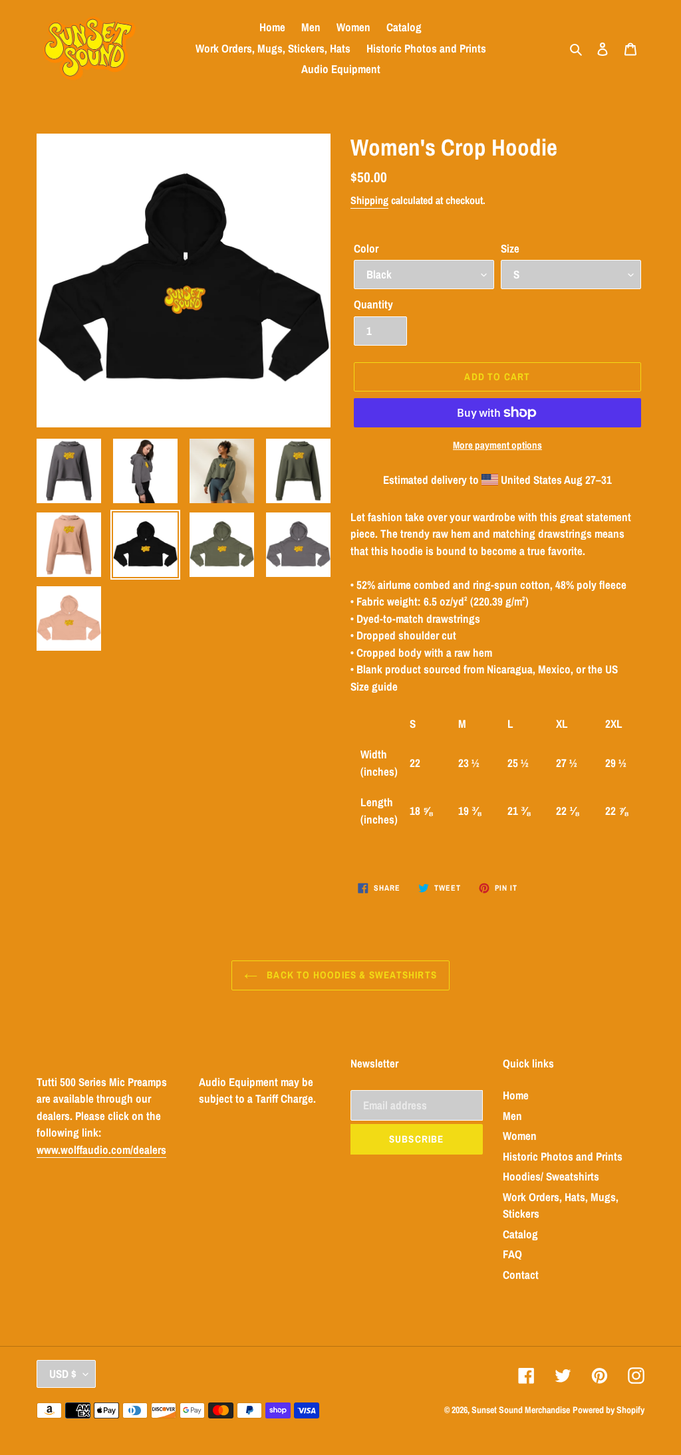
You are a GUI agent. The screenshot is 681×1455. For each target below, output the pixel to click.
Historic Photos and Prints (562, 1156)
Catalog (520, 1234)
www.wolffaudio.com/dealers (101, 1149)
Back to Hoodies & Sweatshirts (350, 975)
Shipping (369, 200)
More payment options (497, 445)
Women (520, 1135)
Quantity (373, 304)
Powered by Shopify (608, 1410)
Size (510, 248)
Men (512, 1115)
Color (366, 248)
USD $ (62, 1373)
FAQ (512, 1254)
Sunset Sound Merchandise (521, 1410)
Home (516, 1095)
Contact (521, 1274)
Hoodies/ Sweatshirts (551, 1176)
